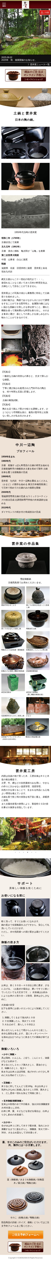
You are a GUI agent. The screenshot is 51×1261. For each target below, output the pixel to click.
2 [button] (19, 852)
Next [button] (49, 833)
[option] (25, 833)
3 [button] (23, 852)
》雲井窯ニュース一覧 (39, 64)
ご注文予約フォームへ (25, 1234)
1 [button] (15, 852)
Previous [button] (1, 833)
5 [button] (31, 852)
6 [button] (35, 852)
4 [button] (27, 852)
